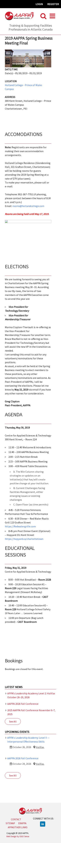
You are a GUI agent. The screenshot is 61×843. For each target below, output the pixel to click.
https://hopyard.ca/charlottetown (24, 538)
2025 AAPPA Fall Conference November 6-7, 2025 (31, 712)
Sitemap (10, 823)
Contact (16, 819)
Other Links (20, 827)
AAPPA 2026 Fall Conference (22, 703)
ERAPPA (22, 823)
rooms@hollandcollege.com (28, 206)
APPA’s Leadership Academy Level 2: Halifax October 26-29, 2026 (31, 695)
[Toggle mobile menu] (53, 16)
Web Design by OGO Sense (17, 836)
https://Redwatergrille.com (20, 526)
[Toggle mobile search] (43, 16)
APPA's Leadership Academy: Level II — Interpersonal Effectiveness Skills (28, 739)
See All (13, 721)
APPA (10, 827)
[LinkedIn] (42, 824)
